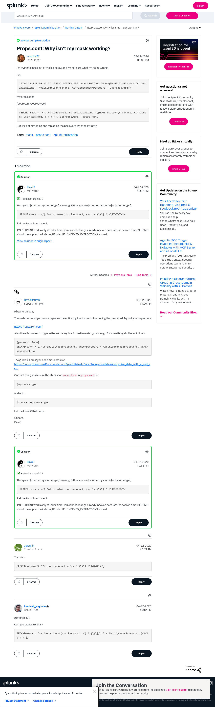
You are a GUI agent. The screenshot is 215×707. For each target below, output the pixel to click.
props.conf (43, 135)
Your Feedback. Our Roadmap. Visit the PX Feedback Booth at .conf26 (178, 204)
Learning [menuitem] (132, 5)
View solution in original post (34, 241)
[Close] (94, 691)
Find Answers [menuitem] (84, 5)
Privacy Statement (15, 700)
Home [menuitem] (34, 5)
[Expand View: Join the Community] (71, 5)
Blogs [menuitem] (117, 5)
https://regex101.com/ (28, 326)
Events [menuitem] (103, 5)
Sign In (200, 5)
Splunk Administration (47, 27)
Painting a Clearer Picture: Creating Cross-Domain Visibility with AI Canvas (177, 282)
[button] (147, 41)
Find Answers (22, 27)
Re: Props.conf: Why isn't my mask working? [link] (113, 27)
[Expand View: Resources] (159, 5)
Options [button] (192, 27)
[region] (49, 697)
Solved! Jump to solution (35, 40)
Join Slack (178, 121)
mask (29, 135)
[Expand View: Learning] (139, 5)
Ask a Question (182, 15)
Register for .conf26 (178, 66)
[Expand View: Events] (109, 5)
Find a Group (178, 168)
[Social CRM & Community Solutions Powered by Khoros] (193, 669)
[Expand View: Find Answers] (94, 5)
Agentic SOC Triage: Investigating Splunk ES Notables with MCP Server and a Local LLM (178, 245)
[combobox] (87, 15)
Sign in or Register (177, 689)
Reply (139, 151)
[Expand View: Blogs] (122, 5)
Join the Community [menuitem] (57, 5)
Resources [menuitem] (151, 5)
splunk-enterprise (66, 135)
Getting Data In (74, 27)
